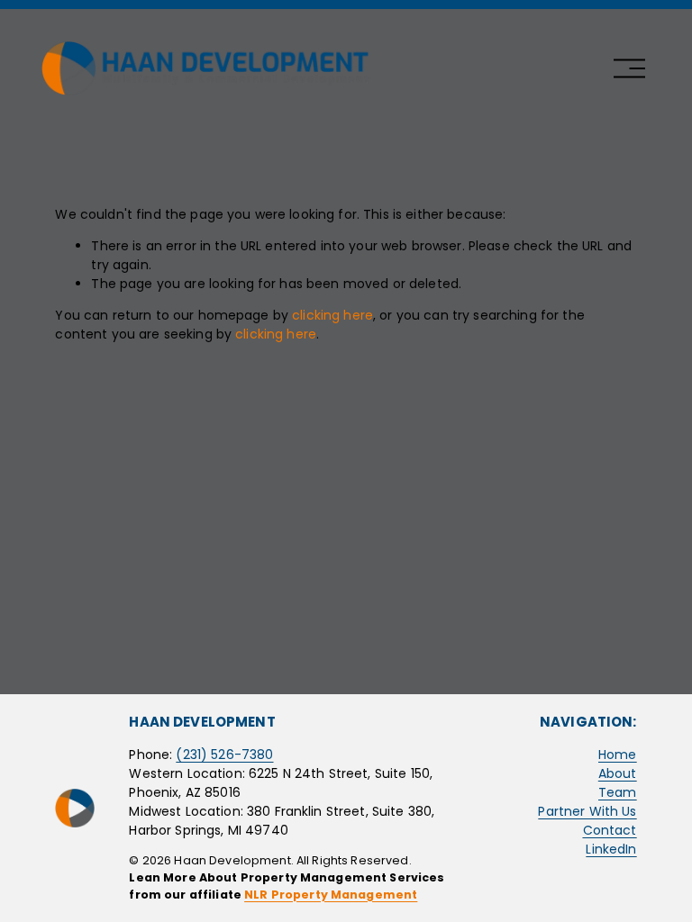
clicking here (332, 315)
